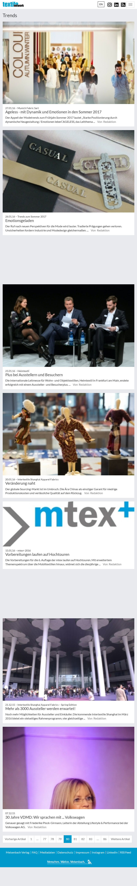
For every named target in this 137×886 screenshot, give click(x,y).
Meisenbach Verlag (17, 852)
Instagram (98, 852)
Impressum (82, 852)
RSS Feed (125, 852)
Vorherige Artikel (15, 839)
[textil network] (13, 4)
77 (44, 839)
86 (104, 839)
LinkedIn (112, 852)
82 (83, 839)
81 (75, 839)
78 (52, 839)
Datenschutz (65, 852)
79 (60, 839)
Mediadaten (47, 852)
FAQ (34, 852)
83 (90, 839)
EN (101, 4)
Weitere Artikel (120, 839)
